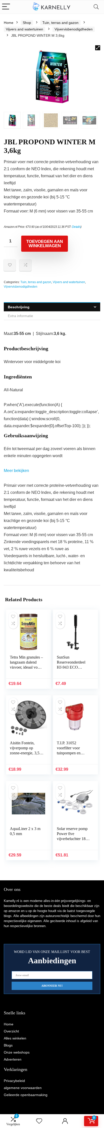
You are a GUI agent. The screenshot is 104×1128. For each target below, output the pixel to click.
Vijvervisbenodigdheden (74, 29)
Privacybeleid (14, 1081)
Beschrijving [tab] (19, 307)
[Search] (96, 7)
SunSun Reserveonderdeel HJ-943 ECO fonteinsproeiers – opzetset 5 (71, 667)
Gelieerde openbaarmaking (25, 1095)
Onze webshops (17, 1052)
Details (76, 227)
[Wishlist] (39, 1121)
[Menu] (6, 7)
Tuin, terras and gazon (60, 23)
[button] (97, 47)
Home (8, 23)
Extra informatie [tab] (20, 316)
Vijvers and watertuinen (24, 29)
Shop (27, 23)
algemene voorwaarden (23, 1088)
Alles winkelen (15, 1038)
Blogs (8, 1045)
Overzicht (11, 1031)
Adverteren (12, 1059)
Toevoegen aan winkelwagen (44, 243)
